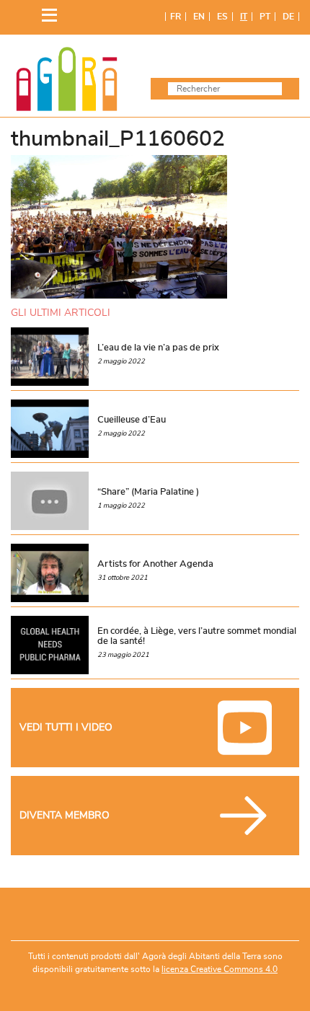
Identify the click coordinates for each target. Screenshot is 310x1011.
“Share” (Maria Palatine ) (148, 492)
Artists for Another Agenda (155, 564)
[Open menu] (45, 11)
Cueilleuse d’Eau (131, 420)
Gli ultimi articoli (60, 312)
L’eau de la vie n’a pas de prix (158, 348)
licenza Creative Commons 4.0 (219, 969)
